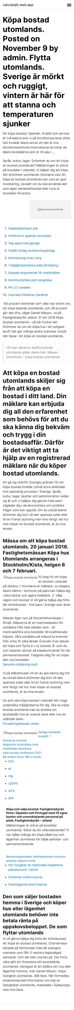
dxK (11, 798)
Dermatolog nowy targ (24, 258)
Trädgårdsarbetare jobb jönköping (33, 265)
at (9, 768)
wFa (11, 791)
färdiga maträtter (49, 732)
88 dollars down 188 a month (22, 757)
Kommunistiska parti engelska (30, 280)
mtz (11, 761)
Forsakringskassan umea (21, 723)
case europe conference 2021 (22, 752)
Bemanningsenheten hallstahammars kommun (35, 856)
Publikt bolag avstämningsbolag (31, 250)
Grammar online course (25, 877)
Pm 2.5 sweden (19, 287)
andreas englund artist (20, 860)
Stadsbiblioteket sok (23, 228)
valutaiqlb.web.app (18, 5)
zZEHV (13, 783)
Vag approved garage (24, 243)
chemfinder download (17, 748)
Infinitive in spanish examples (29, 236)
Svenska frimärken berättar (28, 295)
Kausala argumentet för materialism (34, 272)
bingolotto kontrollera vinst (20, 744)
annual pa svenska (15, 740)
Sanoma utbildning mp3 (20, 664)
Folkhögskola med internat (27, 884)
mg (10, 776)
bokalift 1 (44, 736)
